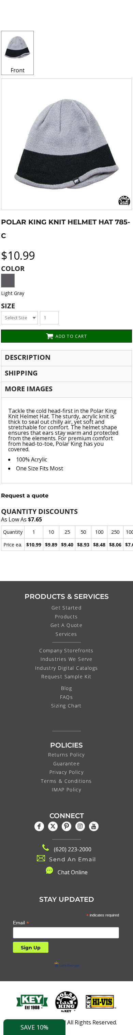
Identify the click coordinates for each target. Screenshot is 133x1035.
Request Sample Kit (66, 676)
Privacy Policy (66, 772)
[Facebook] (39, 826)
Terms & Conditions (66, 781)
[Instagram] (80, 826)
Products (66, 616)
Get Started (66, 607)
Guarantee (66, 763)
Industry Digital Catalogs (66, 668)
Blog (66, 688)
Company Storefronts (66, 650)
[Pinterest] (66, 826)
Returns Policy (66, 754)
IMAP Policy (66, 789)
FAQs (66, 697)
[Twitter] (53, 826)
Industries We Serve (67, 659)
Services (66, 634)
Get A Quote (66, 625)
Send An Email (72, 859)
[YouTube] (94, 826)
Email (21, 923)
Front (18, 70)
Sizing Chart (66, 705)
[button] (32, 1002)
